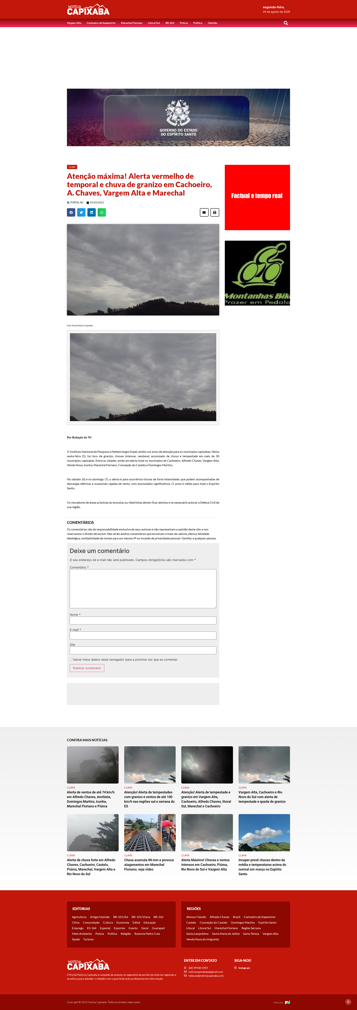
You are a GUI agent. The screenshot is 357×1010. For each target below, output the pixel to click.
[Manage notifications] (348, 1002)
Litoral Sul (154, 22)
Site (72, 644)
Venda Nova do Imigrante (202, 939)
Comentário (79, 567)
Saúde (76, 939)
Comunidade (91, 922)
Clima (75, 922)
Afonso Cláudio (196, 917)
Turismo (88, 939)
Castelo (191, 922)
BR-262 (169, 22)
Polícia (184, 22)
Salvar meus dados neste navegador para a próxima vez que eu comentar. (125, 659)
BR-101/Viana (141, 917)
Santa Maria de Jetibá (225, 933)
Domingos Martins (243, 922)
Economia (122, 922)
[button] (286, 23)
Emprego (77, 928)
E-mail (75, 629)
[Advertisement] (178, 55)
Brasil (236, 917)
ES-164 (91, 928)
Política (197, 22)
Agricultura (79, 917)
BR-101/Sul (120, 917)
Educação (150, 922)
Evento (133, 928)
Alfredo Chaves (219, 917)
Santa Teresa (251, 933)
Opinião (212, 22)
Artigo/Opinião (100, 917)
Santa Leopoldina (197, 933)
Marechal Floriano (131, 22)
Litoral (190, 928)
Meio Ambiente (82, 933)
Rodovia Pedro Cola (147, 933)
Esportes (119, 928)
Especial (105, 928)
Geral (144, 928)
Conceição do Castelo (213, 922)
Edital (136, 922)
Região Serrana (251, 928)
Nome (75, 614)
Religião (126, 933)
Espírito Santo (267, 922)
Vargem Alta (74, 22)
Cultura (108, 922)
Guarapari (158, 928)
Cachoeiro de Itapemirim (101, 22)
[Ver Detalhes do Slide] (178, 117)
